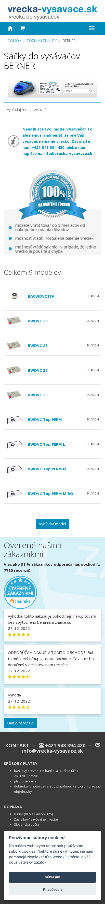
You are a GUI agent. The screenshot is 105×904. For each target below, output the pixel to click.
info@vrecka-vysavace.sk (67, 153)
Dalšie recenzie (20, 722)
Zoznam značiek (42, 40)
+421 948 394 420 (65, 745)
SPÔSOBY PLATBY (20, 763)
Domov (14, 40)
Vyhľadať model (52, 523)
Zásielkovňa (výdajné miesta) (36, 819)
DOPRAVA (13, 806)
